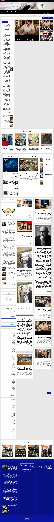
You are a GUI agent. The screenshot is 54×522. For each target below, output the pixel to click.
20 (6, 299)
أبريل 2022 (13, 377)
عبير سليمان (30, 237)
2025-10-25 (50, 172)
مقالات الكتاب (13, 433)
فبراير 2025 (13, 347)
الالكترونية (33, 465)
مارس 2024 (13, 357)
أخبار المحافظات (35, 11)
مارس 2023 (13, 368)
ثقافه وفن (8, 11)
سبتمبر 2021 (13, 384)
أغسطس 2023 (13, 363)
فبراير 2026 (13, 337)
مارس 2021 (13, 389)
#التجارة (46, 15)
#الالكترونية (35, 15)
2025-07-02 (15, 189)
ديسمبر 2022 (13, 370)
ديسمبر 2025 (13, 338)
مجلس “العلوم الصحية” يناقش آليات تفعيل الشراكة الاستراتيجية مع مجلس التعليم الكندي (20, 149)
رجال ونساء (48, 13)
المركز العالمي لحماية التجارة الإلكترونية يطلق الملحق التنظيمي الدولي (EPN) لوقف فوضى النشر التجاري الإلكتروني (11, 175)
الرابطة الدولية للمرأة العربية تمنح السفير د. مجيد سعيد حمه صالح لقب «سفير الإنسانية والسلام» (24, 271)
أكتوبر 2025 (13, 340)
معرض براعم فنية (18, 39)
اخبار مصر (49, 11)
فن (14, 430)
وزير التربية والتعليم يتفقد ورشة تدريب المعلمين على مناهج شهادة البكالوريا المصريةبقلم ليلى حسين (47, 38)
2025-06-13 (15, 195)
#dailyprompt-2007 (28, 15)
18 (10, 299)
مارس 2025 (13, 346)
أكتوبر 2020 (13, 393)
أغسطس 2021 (13, 385)
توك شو (16, 11)
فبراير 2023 (13, 369)
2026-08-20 (50, 29)
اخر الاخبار (27, 172)
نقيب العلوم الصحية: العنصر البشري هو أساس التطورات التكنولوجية (33, 149)
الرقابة (31, 466)
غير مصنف (13, 429)
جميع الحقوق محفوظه (37, 520)
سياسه (14, 426)
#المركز (44, 15)
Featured (14, 402)
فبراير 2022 (13, 379)
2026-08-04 (37, 150)
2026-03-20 (50, 165)
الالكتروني (22, 464)
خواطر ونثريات (13, 423)
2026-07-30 (11, 150)
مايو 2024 (13, 355)
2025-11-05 (15, 178)
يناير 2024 (14, 359)
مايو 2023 (13, 366)
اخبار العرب (45, 11)
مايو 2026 (13, 334)
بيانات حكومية (50, 34)
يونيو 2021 (13, 386)
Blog (14, 400)
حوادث (14, 421)
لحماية (29, 471)
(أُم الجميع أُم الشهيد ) (48, 164)
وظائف (14, 436)
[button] (16, 74)
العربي (27, 466)
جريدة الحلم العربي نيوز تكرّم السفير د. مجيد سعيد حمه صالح (24, 305)
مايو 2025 (13, 345)
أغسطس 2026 (13, 331)
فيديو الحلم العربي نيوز (12, 431)
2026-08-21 (8, 113)
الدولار (33, 466)
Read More (36, 181)
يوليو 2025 (13, 343)
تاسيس (21, 466)
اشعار (14, 414)
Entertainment (13, 402)
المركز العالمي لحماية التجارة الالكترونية (20, 520)
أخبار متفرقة (13, 407)
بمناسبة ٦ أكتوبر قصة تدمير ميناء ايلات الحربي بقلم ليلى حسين (48, 170)
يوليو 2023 (13, 364)
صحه (45, 13)
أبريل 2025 (13, 346)
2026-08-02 (24, 151)
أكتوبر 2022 (13, 372)
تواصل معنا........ (13, 324)
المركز (24, 466)
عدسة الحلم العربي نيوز (12, 427)
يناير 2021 (14, 391)
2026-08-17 (27, 237)
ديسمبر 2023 (13, 360)
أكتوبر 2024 (13, 351)
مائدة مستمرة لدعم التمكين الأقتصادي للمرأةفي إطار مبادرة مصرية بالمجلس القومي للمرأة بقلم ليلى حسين (29, 175)
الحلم (24, 465)
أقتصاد (30, 11)
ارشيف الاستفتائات (13, 316)
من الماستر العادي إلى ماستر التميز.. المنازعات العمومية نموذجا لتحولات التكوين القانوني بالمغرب (25, 210)
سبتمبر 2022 (13, 373)
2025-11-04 (48, 215)
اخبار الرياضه (26, 11)
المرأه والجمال (21, 11)
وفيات (14, 437)
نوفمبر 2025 (13, 339)
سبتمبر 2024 (13, 352)
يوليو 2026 (13, 332)
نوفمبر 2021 (13, 382)
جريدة (33, 468)
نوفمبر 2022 (13, 371)
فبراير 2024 (13, 358)
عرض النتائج (8, 314)
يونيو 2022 (13, 376)
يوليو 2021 (13, 385)
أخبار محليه (51, 25)
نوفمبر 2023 (13, 361)
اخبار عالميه (40, 11)
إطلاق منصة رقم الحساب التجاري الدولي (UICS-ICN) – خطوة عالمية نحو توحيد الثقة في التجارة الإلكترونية (43, 213)
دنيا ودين (12, 11)
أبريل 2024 (13, 356)
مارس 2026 (13, 336)
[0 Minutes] (46, 145)
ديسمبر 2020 (13, 392)
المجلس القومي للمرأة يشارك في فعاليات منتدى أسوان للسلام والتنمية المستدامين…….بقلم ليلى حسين (48, 176)
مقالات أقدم (49, 393)
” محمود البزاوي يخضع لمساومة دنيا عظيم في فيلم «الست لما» (6, 116)
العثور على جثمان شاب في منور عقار (46, 148)
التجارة (28, 465)
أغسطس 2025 (13, 342)
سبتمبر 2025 (13, 341)
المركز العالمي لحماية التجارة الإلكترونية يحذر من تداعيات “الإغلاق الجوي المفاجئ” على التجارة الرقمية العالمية (13, 193)
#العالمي (41, 15)
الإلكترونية (24, 464)
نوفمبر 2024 (13, 350)
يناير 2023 (14, 369)
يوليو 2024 (13, 354)
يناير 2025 (14, 348)
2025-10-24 (50, 179)
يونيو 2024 (13, 354)
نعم (13, 310)
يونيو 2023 (13, 365)
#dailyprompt (23, 15)
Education (13, 401)
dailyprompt (32, 464)
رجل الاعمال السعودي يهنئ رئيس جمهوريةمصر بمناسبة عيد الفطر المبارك (27, 470)
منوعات (14, 435)
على (31, 471)
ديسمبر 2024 (13, 349)
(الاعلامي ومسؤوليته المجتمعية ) (48, 159)
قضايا (14, 432)
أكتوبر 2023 (13, 361)
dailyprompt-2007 (28, 464)
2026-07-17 (50, 40)
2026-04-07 (50, 161)
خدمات (49, 211)
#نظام (32, 15)
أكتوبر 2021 (13, 383)
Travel (14, 405)
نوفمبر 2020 (13, 392)
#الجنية (20, 15)
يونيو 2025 (13, 344)
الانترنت (30, 465)
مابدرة (27, 471)
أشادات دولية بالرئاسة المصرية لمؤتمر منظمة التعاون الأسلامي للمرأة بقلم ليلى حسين (33, 454)
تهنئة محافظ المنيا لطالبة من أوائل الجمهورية (8, 149)
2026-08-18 (27, 211)
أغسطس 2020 (13, 395)
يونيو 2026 (13, 333)
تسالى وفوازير (13, 418)
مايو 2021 (13, 387)
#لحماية (38, 15)
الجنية (26, 465)
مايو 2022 (13, 377)
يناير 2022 (14, 380)
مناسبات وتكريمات (13, 434)
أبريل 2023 (13, 367)
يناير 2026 (14, 338)
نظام (25, 471)
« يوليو (9, 303)
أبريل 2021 (13, 388)
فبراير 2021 (13, 390)
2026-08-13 (50, 149)
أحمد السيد (49, 289)
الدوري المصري (21, 465)
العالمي (29, 466)
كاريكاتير (14, 433)
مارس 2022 (13, 378)
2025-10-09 (10, 456)
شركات (33, 471)
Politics (14, 404)
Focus (14, 403)
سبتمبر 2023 (13, 362)
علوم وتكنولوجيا (47, 211)
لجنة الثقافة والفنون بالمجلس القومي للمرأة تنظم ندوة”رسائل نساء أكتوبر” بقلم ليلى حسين (48, 182)
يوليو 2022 (13, 375)
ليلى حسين (37, 177)
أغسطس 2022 (13, 374)
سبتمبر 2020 (13, 394)
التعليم (44, 33)
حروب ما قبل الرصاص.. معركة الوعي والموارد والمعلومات (46, 28)
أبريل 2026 (13, 335)
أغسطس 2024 (13, 353)
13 (6, 298)
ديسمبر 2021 (13, 381)
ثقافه (14, 419)
